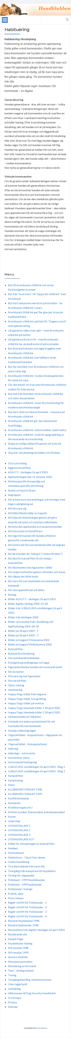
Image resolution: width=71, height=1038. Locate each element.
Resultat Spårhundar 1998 (23, 925)
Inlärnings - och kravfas (21, 753)
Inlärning (13, 748)
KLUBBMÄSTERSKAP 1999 (25, 793)
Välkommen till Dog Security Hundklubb (32, 993)
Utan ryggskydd (17, 984)
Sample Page (15, 938)
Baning (12, 594)
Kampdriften (15, 775)
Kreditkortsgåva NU (20, 807)
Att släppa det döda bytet (23, 576)
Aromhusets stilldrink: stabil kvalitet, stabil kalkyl (37, 430)
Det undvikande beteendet (23, 657)
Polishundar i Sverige (20, 889)
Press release (15, 898)
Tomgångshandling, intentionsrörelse (29, 979)
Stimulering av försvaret (22, 966)
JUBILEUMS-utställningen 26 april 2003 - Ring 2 (36, 771)
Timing (12, 975)
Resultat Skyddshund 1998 (23, 920)
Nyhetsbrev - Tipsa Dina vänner (26, 857)
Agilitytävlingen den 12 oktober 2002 (30, 476)
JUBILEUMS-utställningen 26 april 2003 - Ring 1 (36, 766)
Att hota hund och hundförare (25, 531)
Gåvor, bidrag (16, 685)
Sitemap (13, 1006)
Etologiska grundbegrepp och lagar (29, 662)
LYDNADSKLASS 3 (19, 834)
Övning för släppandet (21, 875)
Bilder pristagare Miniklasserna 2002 (30, 644)
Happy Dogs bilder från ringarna (27, 694)
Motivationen (16, 852)
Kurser (12, 816)
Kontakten (14, 803)
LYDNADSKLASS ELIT (21, 839)
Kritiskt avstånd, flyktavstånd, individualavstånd (36, 812)
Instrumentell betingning (22, 762)
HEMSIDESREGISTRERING (24, 716)
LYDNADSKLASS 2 (19, 830)
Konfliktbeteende (18, 798)
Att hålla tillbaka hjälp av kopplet (27, 513)
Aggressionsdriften (19, 467)
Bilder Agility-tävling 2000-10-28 (28, 603)
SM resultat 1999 (18, 952)
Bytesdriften (15, 649)
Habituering (15, 689)
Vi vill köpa (14, 997)
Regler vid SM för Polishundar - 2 (27, 907)
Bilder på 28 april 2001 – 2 (23, 635)
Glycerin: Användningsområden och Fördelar (34, 452)
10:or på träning (17, 463)
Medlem (13, 848)
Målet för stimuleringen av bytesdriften (31, 843)
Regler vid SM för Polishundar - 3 (27, 911)
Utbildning (14, 988)
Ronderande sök (17, 934)
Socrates (42, 1028)
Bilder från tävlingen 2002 (23, 617)
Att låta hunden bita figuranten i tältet (30, 567)
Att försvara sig (17, 508)
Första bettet (16, 671)
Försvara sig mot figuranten (24, 676)
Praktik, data (15, 893)
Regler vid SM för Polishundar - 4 (27, 916)
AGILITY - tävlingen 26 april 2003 (28, 472)
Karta (11, 784)
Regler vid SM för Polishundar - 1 (27, 902)
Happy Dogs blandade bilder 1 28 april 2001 (34, 707)
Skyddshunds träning (20, 943)
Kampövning (15, 780)
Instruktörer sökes (19, 757)
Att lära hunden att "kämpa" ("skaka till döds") (35, 553)
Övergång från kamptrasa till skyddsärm (32, 871)
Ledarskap (14, 821)
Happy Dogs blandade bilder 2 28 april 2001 (34, 712)
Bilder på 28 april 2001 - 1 (23, 630)
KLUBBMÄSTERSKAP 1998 (25, 789)
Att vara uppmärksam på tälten (26, 590)
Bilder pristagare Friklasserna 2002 (29, 639)
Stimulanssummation (20, 961)
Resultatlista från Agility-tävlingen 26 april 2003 (36, 929)
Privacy (12, 1002)
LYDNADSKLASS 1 (19, 825)
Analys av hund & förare (22, 490)
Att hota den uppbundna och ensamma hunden (35, 526)
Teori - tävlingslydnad (20, 970)
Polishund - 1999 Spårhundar (25, 884)
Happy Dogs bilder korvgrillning (27, 698)
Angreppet (14, 494)
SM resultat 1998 (18, 947)
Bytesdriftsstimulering (21, 653)
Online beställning (18, 861)
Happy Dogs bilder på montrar (26, 703)
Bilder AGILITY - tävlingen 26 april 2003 (31, 599)
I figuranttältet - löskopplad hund (27, 744)
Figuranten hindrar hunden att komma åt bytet (35, 667)
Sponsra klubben (18, 957)
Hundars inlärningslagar (22, 730)
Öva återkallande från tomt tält (26, 866)
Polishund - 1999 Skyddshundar (26, 879)
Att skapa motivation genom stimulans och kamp (36, 572)
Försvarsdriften (17, 680)
